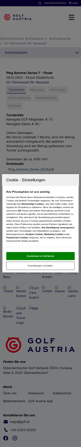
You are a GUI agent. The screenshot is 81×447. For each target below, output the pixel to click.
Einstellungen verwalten (40, 266)
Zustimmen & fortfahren (40, 256)
